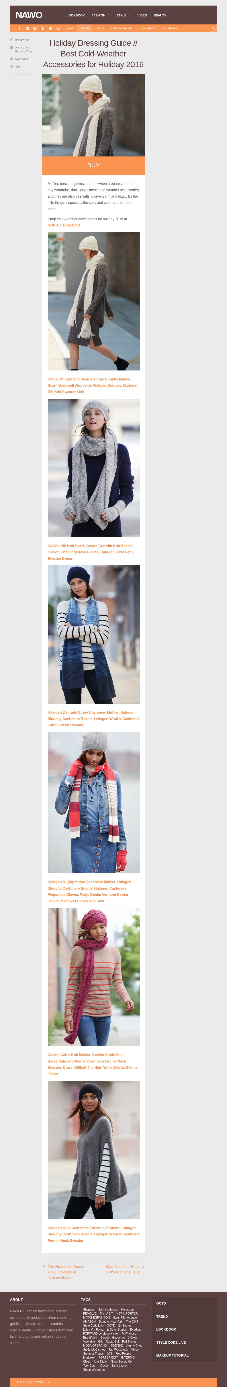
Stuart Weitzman (94, 1369)
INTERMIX (128, 1357)
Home (70, 28)
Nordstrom (21, 59)
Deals (100, 28)
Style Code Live (93, 1325)
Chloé (86, 1361)
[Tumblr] (43, 28)
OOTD (111, 1325)
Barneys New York (111, 1321)
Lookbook (76, 15)
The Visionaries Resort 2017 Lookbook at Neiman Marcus (66, 1272)
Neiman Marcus (108, 1309)
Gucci (104, 1365)
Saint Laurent (119, 1365)
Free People (123, 1353)
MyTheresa (129, 1333)
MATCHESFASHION (96, 1317)
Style (121, 15)
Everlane (135, 1329)
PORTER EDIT (108, 1357)
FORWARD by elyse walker (101, 1333)
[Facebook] (19, 28)
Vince (135, 1349)
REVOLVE (90, 1313)
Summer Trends (93, 1353)
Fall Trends (129, 1341)
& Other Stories (117, 1329)
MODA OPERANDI (95, 1345)
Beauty (160, 15)
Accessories (22, 47)
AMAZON (89, 1321)
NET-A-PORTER (127, 1313)
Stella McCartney (94, 1349)
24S (109, 1353)
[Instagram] (27, 28)
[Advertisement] (184, 78)
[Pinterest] (35, 28)
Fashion (98, 15)
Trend (84, 28)
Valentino (89, 1341)
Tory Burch (90, 1365)
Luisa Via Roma (93, 1329)
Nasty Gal (112, 1341)
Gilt (100, 1341)
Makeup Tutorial (122, 28)
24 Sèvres (124, 1325)
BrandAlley (90, 1337)
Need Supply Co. (122, 1361)
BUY (93, 165)
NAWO (29, 15)
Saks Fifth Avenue (125, 1317)
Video (142, 15)
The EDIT (132, 1321)
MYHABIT (106, 1313)
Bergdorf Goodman (112, 1337)
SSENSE (117, 1345)
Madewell (89, 1357)
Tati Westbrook (118, 1349)
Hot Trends (170, 28)
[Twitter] (50, 28)
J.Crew (132, 1337)
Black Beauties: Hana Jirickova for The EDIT (122, 1269)
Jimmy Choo (134, 1345)
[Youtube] (58, 28)
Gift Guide (148, 28)
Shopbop (88, 1309)
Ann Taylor (101, 1361)
